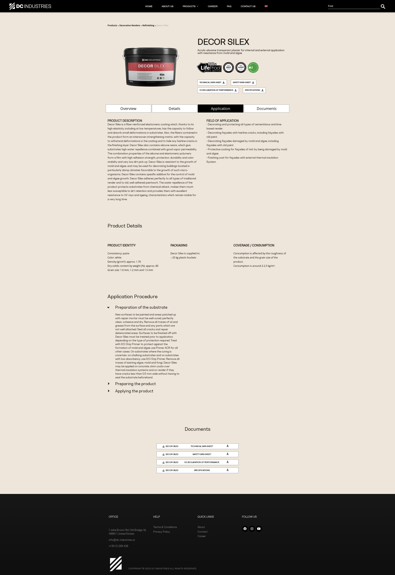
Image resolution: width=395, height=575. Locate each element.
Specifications (252, 90)
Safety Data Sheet (242, 82)
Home (148, 6)
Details (174, 108)
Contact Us (248, 6)
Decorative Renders (129, 25)
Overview (128, 108)
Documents (266, 108)
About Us (167, 6)
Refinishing (148, 25)
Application (220, 108)
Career (213, 6)
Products (189, 6)
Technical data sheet (210, 82)
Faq (229, 6)
